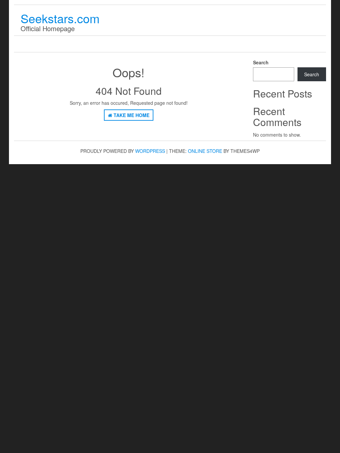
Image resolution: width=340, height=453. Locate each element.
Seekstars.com (60, 18)
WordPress (150, 151)
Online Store (205, 151)
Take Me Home (130, 115)
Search (261, 62)
